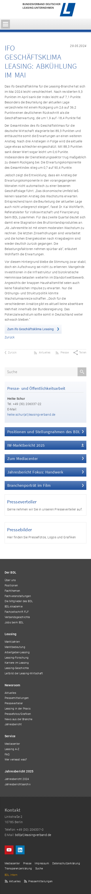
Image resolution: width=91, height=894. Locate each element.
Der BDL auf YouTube (9, 850)
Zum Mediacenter (22, 458)
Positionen (11, 585)
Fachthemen (12, 590)
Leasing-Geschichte (17, 668)
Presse (27, 863)
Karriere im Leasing (17, 662)
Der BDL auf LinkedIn (20, 850)
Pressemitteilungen (17, 698)
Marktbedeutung (15, 647)
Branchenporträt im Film (29, 485)
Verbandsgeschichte (17, 617)
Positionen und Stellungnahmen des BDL (43, 431)
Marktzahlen (12, 641)
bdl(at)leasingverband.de (33, 835)
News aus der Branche (18, 719)
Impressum (42, 863)
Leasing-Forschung (17, 657)
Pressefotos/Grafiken (18, 714)
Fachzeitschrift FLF (17, 611)
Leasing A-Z (12, 749)
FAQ (7, 754)
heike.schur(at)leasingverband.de (31, 414)
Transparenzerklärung (18, 868)
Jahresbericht (13, 724)
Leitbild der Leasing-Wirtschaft (24, 673)
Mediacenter (12, 743)
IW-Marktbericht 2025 (26, 445)
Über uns (10, 580)
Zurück (10, 337)
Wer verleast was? (16, 759)
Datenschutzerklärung (66, 863)
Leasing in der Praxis (17, 708)
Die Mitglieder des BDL (19, 601)
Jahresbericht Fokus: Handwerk (35, 472)
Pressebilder (19, 530)
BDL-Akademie (14, 606)
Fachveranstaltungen (18, 596)
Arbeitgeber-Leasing (17, 652)
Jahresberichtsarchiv (18, 784)
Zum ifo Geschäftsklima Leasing (31, 329)
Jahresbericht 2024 (17, 779)
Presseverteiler (22, 502)
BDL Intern (11, 875)
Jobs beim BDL (14, 622)
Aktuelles (10, 692)
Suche (39, 868)
